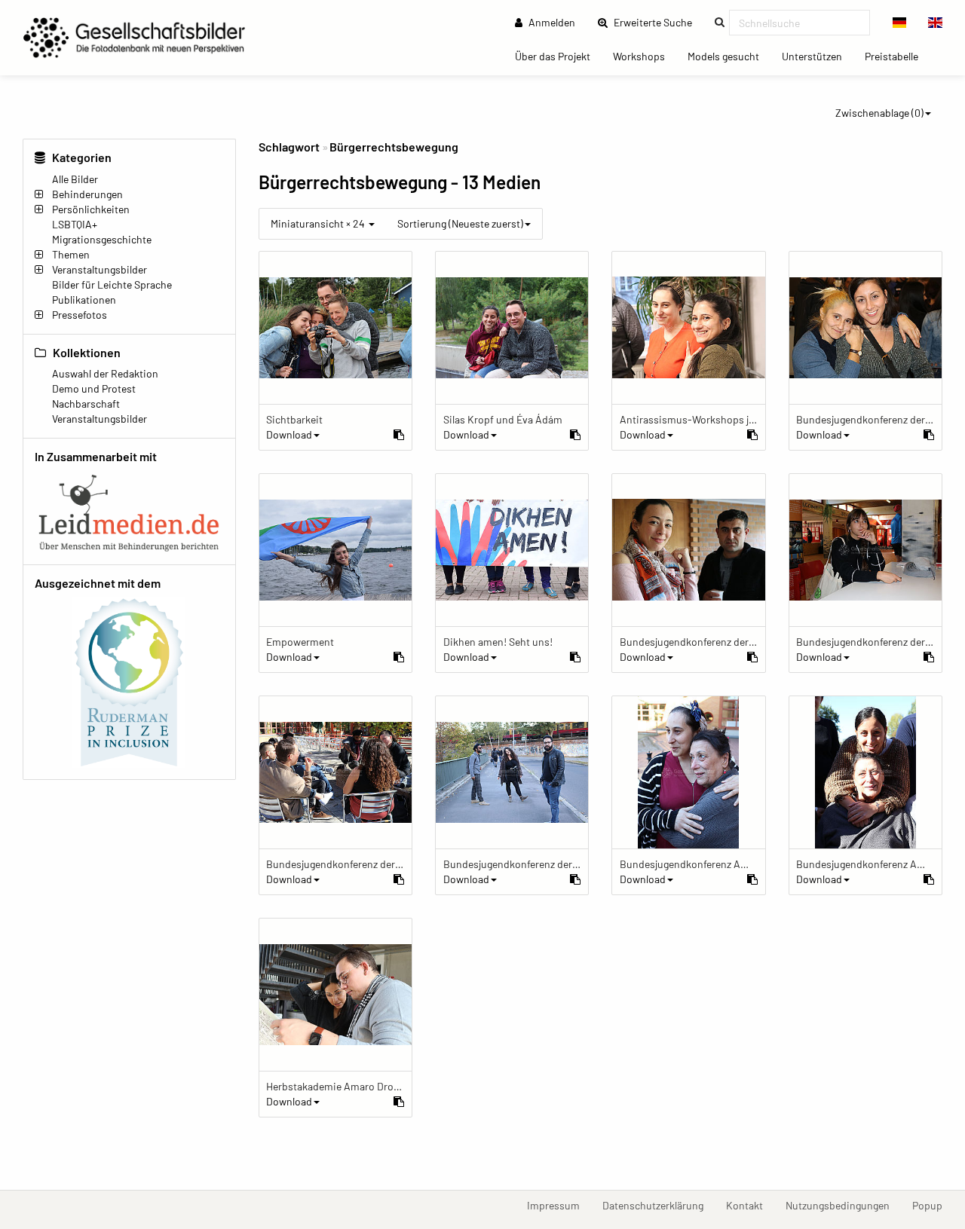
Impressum (559, 1205)
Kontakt (750, 1205)
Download (289, 434)
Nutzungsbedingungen (843, 1205)
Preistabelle (897, 56)
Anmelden (550, 22)
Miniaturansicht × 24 (319, 223)
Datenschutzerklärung (658, 1205)
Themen (71, 254)
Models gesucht (729, 56)
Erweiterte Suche (657, 22)
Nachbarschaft (86, 403)
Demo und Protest (94, 388)
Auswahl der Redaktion (105, 373)
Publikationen (84, 299)
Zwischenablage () (879, 112)
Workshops (644, 56)
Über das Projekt (558, 56)
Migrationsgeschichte (102, 239)
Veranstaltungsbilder (99, 269)
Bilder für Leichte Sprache (112, 284)
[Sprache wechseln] (899, 22)
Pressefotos (79, 314)
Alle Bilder (75, 179)
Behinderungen (87, 194)
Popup (933, 1205)
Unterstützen (817, 56)
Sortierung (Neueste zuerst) (460, 223)
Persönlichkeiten (91, 209)
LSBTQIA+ (74, 224)
